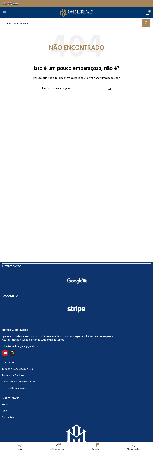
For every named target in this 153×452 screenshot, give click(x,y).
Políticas (8, 363)
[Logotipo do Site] (76, 13)
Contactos (8, 417)
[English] (10, 3)
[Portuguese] (5, 3)
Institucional (11, 398)
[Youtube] (5, 353)
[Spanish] (15, 3)
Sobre (5, 405)
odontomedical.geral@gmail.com (20, 346)
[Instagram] (12, 353)
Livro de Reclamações (14, 388)
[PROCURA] (146, 23)
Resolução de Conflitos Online (18, 382)
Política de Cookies (13, 375)
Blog (4, 411)
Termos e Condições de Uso (17, 369)
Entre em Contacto (15, 330)
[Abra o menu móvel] (5, 12)
